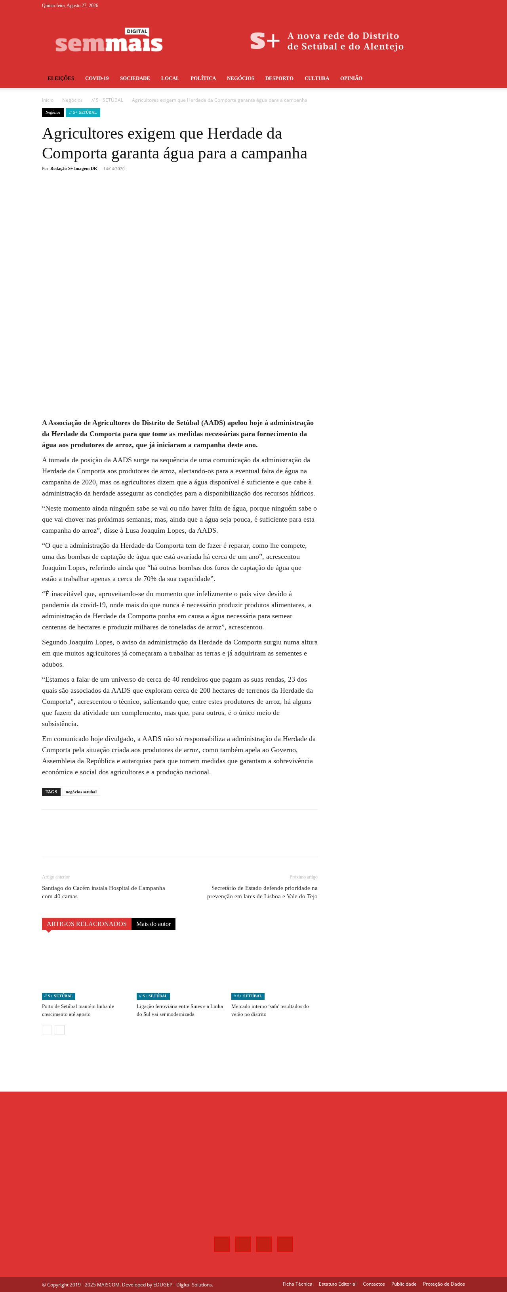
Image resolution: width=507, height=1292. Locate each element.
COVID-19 (97, 78)
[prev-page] (47, 1030)
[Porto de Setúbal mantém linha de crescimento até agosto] (85, 970)
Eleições (61, 78)
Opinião (351, 78)
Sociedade (135, 78)
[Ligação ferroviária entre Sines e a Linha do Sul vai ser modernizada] (180, 970)
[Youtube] (459, 5)
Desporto (279, 78)
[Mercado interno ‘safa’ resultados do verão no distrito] (274, 970)
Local (170, 78)
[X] (446, 5)
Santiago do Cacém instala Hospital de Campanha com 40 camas (103, 892)
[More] (173, 200)
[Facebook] (420, 5)
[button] (455, 79)
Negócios (240, 78)
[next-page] (60, 1030)
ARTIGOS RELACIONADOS (87, 923)
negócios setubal (81, 791)
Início (47, 100)
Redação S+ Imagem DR (73, 168)
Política (203, 78)
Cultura (317, 78)
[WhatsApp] (154, 200)
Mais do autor (153, 923)
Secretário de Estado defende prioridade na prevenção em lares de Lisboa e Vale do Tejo (262, 892)
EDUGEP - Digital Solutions (182, 1284)
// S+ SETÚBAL (107, 100)
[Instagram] (433, 5)
